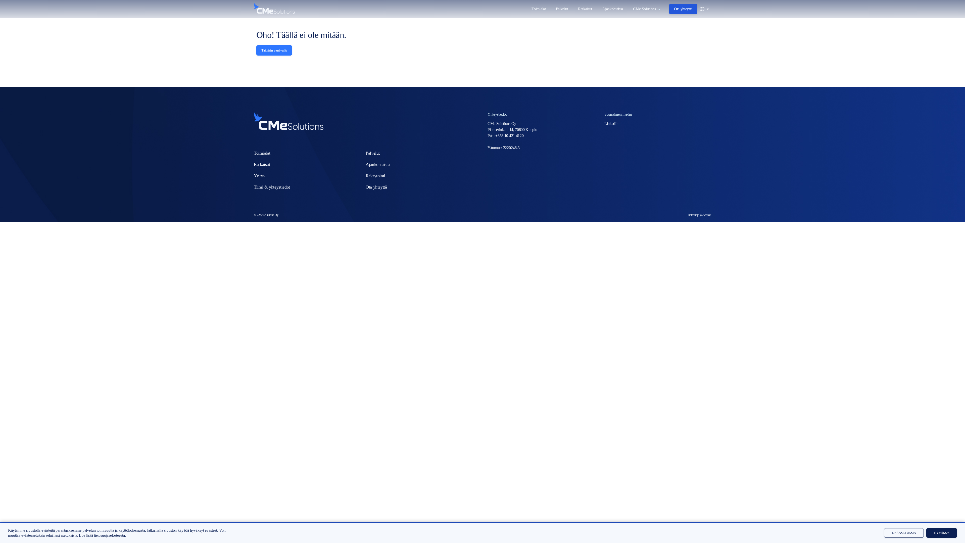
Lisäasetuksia (904, 533)
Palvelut (562, 9)
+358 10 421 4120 (509, 135)
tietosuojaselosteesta (109, 535)
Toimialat (539, 9)
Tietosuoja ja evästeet (699, 215)
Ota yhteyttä (683, 9)
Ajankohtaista (612, 9)
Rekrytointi (375, 175)
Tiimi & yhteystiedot (272, 187)
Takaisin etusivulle (274, 50)
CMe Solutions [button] (644, 9)
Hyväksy (941, 533)
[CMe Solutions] (274, 8)
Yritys (259, 175)
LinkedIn (611, 123)
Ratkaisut (585, 9)
